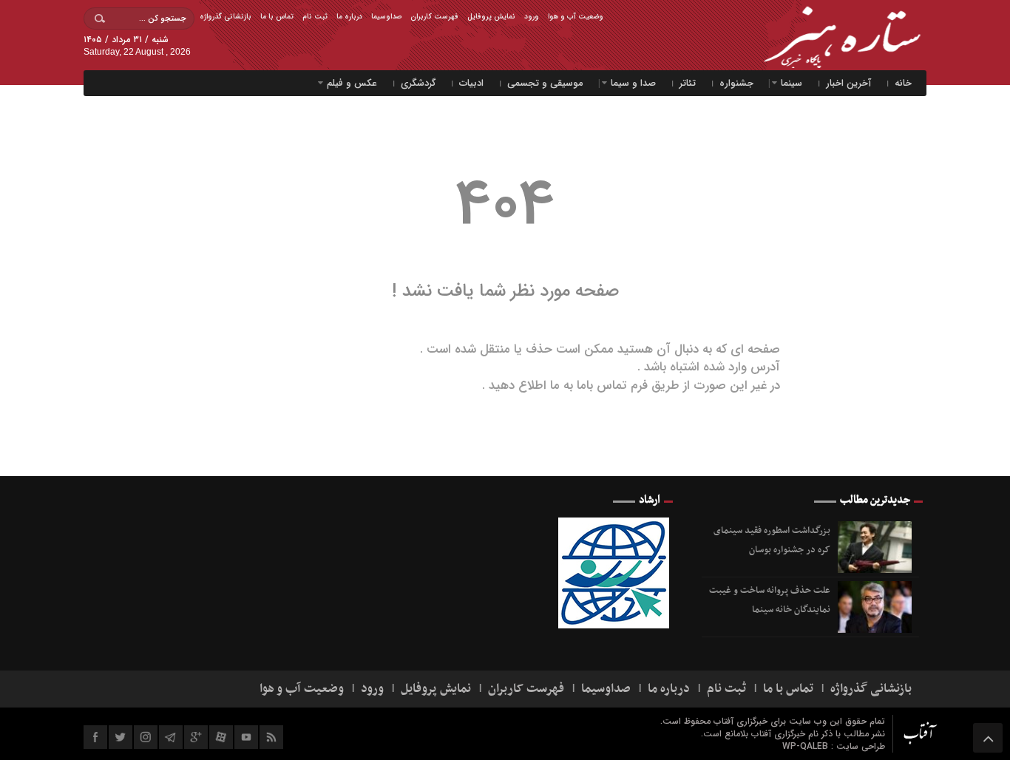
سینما (791, 83)
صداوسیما (386, 16)
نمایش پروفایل (491, 16)
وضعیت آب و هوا (575, 16)
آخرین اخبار (848, 83)
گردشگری (418, 83)
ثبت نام (315, 16)
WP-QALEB (806, 746)
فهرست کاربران (434, 16)
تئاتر (687, 83)
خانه (903, 83)
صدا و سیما (633, 83)
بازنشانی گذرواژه (225, 16)
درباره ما (349, 16)
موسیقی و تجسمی (545, 83)
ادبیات (471, 83)
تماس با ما (277, 16)
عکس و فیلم (352, 83)
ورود (531, 16)
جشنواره (736, 83)
